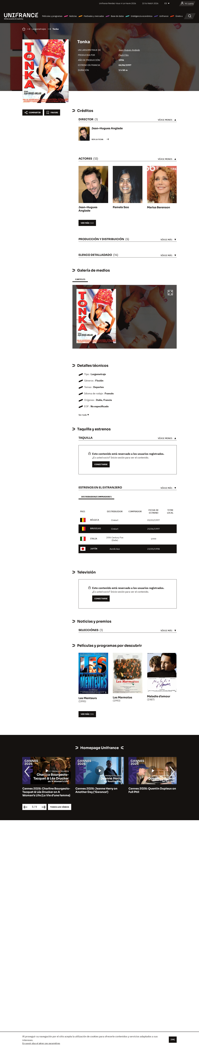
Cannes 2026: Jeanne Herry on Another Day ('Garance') (43, 790)
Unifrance (163, 16)
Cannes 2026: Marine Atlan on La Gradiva (151, 790)
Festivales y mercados (94, 16)
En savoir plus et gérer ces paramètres (41, 1043)
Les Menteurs (88, 698)
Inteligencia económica (141, 16)
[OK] (173, 1039)
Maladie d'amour (158, 696)
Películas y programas (52, 16)
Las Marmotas (122, 697)
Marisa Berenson (158, 207)
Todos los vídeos (59, 807)
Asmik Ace (115, 549)
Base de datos (117, 16)
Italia (93, 538)
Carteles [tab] (80, 279)
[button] (170, 293)
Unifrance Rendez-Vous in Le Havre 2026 (117, 3)
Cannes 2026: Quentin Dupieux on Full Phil (99, 790)
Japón (93, 548)
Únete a (178, 16)
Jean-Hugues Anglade (129, 50)
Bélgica (94, 519)
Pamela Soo (121, 207)
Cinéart (114, 520)
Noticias (73, 16)
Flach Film (124, 55)
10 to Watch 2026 (150, 3)
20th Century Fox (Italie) (114, 539)
